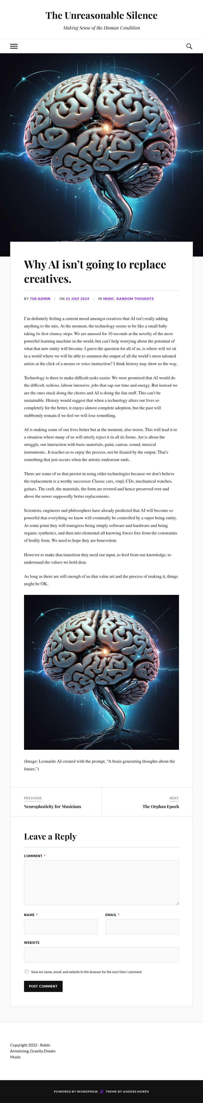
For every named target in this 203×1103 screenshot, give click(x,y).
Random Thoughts (135, 299)
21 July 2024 (77, 299)
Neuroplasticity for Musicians (52, 806)
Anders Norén (136, 1091)
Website (32, 943)
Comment (35, 856)
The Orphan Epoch (161, 806)
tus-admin (40, 299)
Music (109, 299)
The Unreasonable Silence (101, 15)
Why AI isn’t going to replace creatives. (95, 271)
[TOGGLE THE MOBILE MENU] (14, 46)
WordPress (87, 1091)
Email (112, 915)
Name (31, 915)
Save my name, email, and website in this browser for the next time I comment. (86, 972)
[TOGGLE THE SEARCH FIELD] (189, 46)
